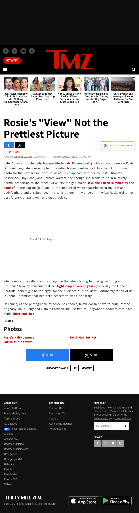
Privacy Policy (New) (16, 413)
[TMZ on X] (14, 51)
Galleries (9, 464)
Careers (53, 418)
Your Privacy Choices (23, 428)
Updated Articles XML (16, 449)
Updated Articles (14, 443)
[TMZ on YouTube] (113, 443)
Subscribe (125, 426)
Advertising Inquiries (61, 423)
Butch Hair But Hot (83, 337)
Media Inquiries (57, 428)
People (8, 469)
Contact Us (55, 408)
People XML (11, 474)
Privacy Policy (102, 418)
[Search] (134, 69)
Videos (8, 484)
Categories (10, 454)
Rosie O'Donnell (57, 368)
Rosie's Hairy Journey (19, 337)
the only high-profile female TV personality (61, 163)
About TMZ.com (13, 408)
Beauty (86, 368)
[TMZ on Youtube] (23, 51)
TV (75, 368)
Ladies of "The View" (18, 342)
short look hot (23, 314)
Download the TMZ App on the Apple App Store (83, 500)
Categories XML (13, 459)
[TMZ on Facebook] (6, 51)
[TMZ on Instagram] (32, 51)
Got (12, 60)
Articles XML (11, 438)
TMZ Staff (13, 152)
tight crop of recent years (76, 286)
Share (50, 355)
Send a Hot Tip (57, 413)
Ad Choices (10, 423)
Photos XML (11, 479)
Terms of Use (12, 418)
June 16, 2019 (69, 156)
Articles (8, 433)
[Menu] (5, 69)
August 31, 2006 (24, 156)
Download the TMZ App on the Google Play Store (116, 500)
